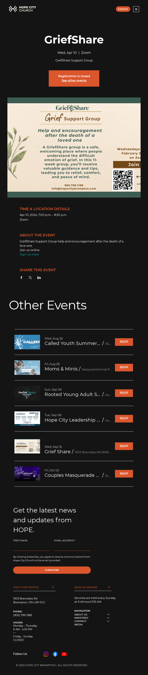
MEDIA (78, 624)
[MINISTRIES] (108, 617)
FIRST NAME (20, 540)
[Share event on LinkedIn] (39, 277)
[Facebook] (55, 654)
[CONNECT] (108, 621)
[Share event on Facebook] (21, 277)
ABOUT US (80, 614)
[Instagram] (46, 654)
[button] (136, 9)
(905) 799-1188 (22, 615)
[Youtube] (64, 654)
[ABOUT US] (108, 614)
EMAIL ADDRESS (65, 540)
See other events (74, 80)
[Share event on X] (30, 277)
